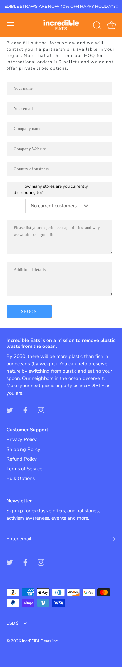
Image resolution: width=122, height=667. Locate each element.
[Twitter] (10, 410)
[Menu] (10, 25)
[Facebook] (25, 410)
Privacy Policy (22, 439)
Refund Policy (22, 459)
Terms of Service (24, 468)
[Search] (97, 26)
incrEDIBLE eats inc (40, 641)
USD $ (13, 623)
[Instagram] (41, 410)
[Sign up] (112, 539)
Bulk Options (21, 478)
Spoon (29, 311)
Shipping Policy (23, 449)
